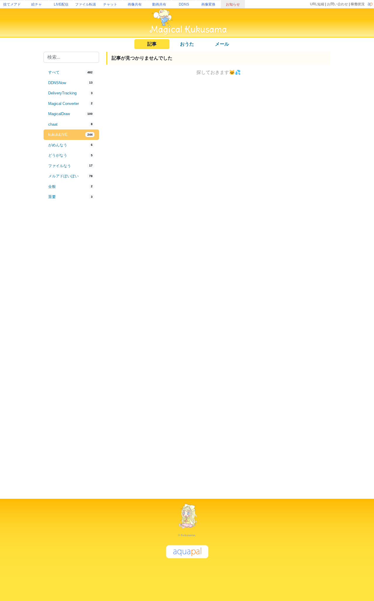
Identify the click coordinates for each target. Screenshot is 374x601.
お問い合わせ (337, 4)
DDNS (184, 4)
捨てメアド (12, 4)
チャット (110, 4)
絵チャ (36, 4)
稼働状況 (358, 4)
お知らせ (233, 4)
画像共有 (135, 4)
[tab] (71, 72)
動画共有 (159, 4)
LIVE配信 (61, 4)
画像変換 (208, 4)
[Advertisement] (71, 298)
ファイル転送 (85, 4)
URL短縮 (317, 4)
